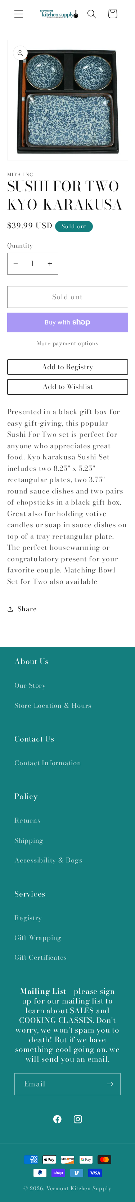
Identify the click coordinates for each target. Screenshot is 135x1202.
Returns (27, 820)
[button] (18, 14)
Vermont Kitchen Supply (79, 1188)
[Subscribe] (110, 1084)
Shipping (29, 840)
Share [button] (27, 609)
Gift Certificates (40, 957)
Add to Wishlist (67, 386)
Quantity (20, 246)
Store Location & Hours (52, 705)
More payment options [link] (68, 343)
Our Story (30, 685)
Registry (28, 918)
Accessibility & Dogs (48, 860)
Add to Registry (67, 366)
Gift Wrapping (38, 938)
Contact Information (47, 763)
